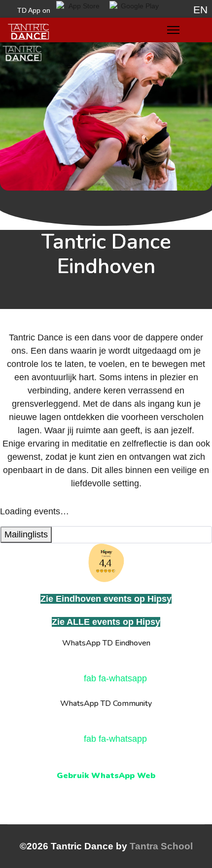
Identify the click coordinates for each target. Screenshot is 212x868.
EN (200, 10)
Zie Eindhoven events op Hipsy (106, 599)
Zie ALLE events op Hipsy (106, 622)
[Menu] (173, 32)
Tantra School (161, 846)
